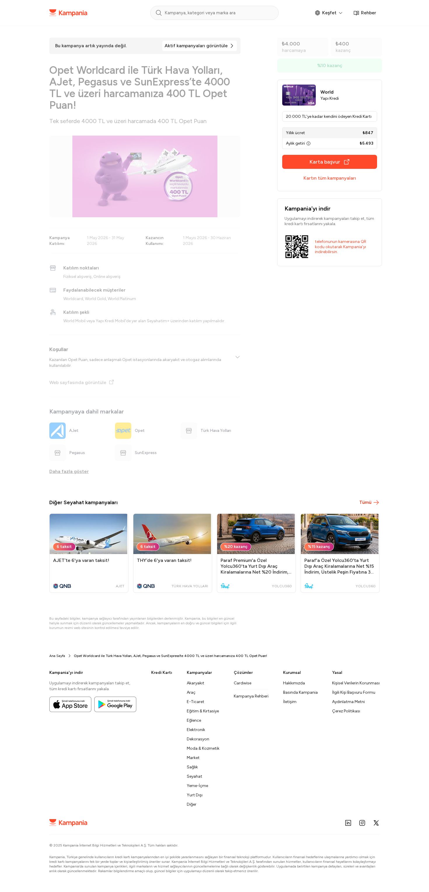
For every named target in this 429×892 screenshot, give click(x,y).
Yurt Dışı (195, 795)
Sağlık (192, 767)
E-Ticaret (195, 701)
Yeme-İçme (197, 785)
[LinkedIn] (348, 822)
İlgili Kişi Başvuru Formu (353, 692)
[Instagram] (362, 822)
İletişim (290, 701)
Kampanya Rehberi (251, 696)
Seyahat (194, 776)
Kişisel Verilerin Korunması (356, 683)
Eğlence (194, 720)
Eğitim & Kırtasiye (203, 711)
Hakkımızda (294, 683)
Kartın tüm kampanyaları (330, 178)
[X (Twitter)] (376, 822)
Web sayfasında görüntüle (77, 382)
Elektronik (196, 729)
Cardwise (242, 683)
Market (193, 757)
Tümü (365, 502)
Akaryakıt (195, 683)
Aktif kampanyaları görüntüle (196, 45)
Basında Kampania (300, 692)
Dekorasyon (198, 739)
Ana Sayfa (57, 656)
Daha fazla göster (69, 471)
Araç (191, 692)
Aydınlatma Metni (348, 701)
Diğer (191, 804)
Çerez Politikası (346, 711)
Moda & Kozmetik (203, 748)
